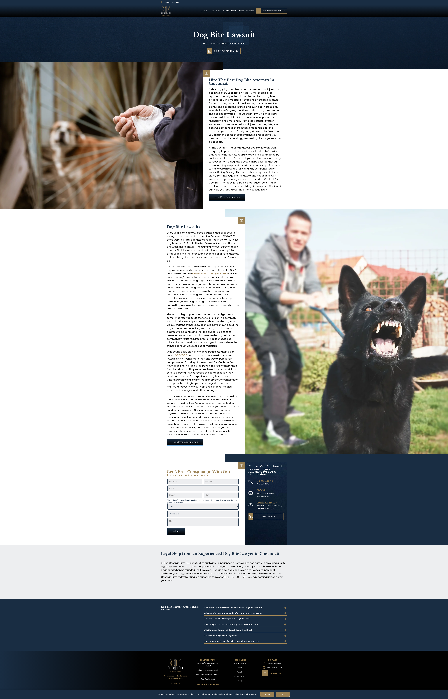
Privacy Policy (240, 676)
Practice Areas (237, 11)
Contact (250, 11)
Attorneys (216, 11)
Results (226, 11)
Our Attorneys (240, 663)
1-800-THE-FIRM (171, 2)
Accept (267, 694)
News (240, 667)
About (204, 11)
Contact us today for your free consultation (175, 677)
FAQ (240, 680)
